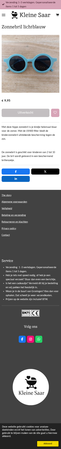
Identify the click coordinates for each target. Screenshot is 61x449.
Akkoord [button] (48, 443)
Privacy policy (9, 228)
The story (6, 195)
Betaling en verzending (14, 215)
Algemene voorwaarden (14, 202)
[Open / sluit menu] (3, 15)
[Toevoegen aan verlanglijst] (55, 113)
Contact (6, 235)
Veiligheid (7, 208)
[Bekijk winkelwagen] (57, 15)
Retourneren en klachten (15, 222)
